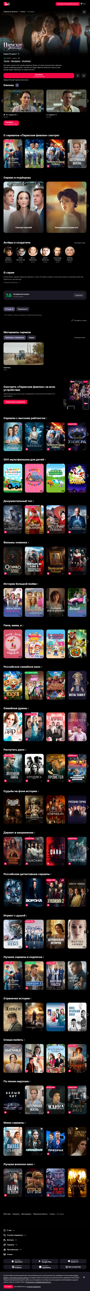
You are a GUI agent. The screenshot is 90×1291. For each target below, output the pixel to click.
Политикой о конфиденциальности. (38, 1282)
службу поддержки (34, 1286)
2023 (9, 58)
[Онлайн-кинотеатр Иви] (7, 4)
